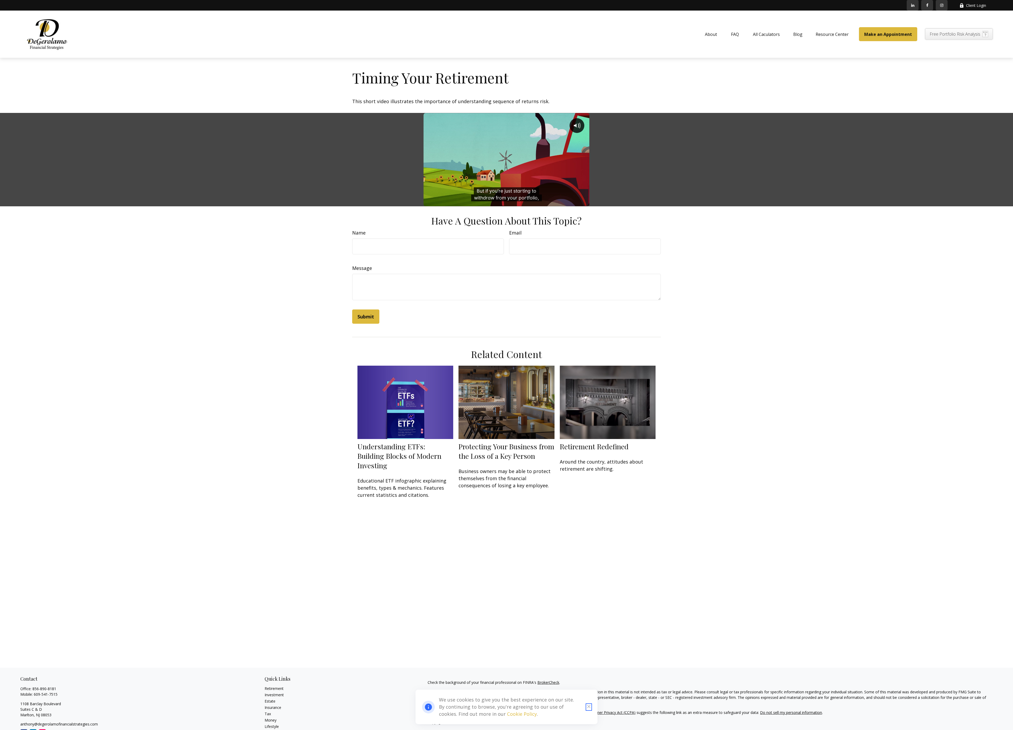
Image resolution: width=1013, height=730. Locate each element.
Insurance (273, 707)
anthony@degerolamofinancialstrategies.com (59, 724)
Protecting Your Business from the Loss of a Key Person (506, 451)
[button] (711, 34)
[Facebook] (927, 5)
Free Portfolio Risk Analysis (955, 34)
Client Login (976, 5)
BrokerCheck (548, 682)
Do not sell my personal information (791, 712)
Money (270, 720)
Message (362, 268)
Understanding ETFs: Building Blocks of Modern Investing (399, 456)
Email (515, 233)
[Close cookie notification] (589, 707)
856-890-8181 (44, 688)
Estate (270, 701)
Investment (274, 694)
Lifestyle (272, 726)
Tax (268, 713)
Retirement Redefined (594, 446)
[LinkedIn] (913, 5)
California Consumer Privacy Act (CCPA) (601, 712)
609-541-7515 (46, 694)
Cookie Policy (522, 714)
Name (359, 233)
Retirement (274, 688)
